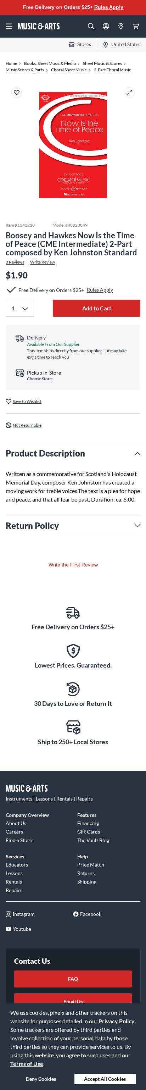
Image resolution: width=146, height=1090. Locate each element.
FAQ (73, 979)
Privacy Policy (117, 1021)
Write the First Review (73, 565)
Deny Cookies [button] (41, 1079)
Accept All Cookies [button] (105, 1079)
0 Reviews (15, 262)
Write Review (42, 262)
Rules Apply (108, 7)
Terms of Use (26, 1063)
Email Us (73, 1001)
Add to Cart (96, 308)
